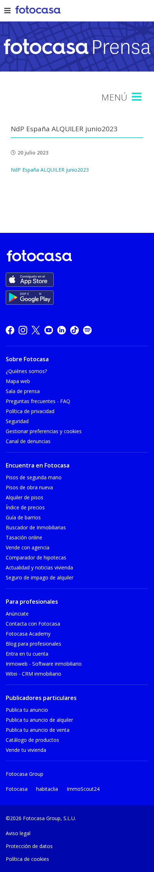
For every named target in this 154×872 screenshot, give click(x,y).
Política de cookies (27, 859)
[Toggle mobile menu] (137, 97)
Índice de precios (25, 507)
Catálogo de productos (32, 739)
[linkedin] (61, 329)
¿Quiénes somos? (26, 371)
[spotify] (87, 329)
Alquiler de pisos (24, 497)
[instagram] (23, 329)
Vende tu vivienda (26, 749)
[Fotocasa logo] (75, 257)
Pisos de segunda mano (34, 477)
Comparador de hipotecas (36, 557)
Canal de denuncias (28, 441)
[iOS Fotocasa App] (30, 280)
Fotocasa (17, 788)
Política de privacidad (30, 411)
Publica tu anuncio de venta (37, 729)
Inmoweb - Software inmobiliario (44, 663)
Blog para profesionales (33, 643)
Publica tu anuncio (27, 709)
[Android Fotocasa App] (30, 297)
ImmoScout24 (83, 788)
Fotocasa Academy (28, 633)
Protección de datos (29, 846)
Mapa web (18, 381)
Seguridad (17, 421)
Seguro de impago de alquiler (39, 577)
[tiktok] (74, 329)
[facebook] (10, 329)
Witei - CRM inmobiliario (33, 673)
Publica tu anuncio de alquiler (39, 719)
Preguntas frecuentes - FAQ (38, 401)
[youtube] (48, 329)
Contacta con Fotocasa (33, 623)
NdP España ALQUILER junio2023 (50, 169)
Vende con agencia (27, 547)
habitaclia (47, 788)
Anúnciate (17, 613)
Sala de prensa (23, 391)
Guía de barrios (23, 517)
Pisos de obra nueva (29, 487)
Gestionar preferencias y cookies (44, 431)
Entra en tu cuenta (27, 653)
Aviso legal (18, 833)
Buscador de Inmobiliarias (36, 527)
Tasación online (24, 537)
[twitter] (36, 329)
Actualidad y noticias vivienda (39, 567)
